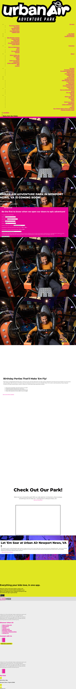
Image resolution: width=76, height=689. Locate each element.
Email (3, 221)
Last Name (4, 219)
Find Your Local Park (6, 643)
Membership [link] (6, 629)
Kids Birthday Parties (13, 37)
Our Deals (71, 33)
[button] (2, 112)
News (17, 49)
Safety (17, 58)
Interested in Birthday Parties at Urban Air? (11, 227)
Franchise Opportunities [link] (9, 631)
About (72, 54)
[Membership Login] (2, 116)
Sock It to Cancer (14, 60)
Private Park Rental (13, 43)
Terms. (63, 234)
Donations (16, 62)
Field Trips (16, 40)
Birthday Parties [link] (7, 630)
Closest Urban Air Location (7, 225)
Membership (70, 35)
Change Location (66, 110)
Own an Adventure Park (67, 90)
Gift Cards (16, 56)
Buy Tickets (56, 108)
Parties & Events (69, 36)
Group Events (15, 39)
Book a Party (15, 29)
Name (3, 216)
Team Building (15, 41)
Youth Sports (15, 44)
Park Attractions (14, 31)
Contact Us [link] (5, 633)
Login (72, 110)
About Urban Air (14, 55)
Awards (17, 52)
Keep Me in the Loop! (5, 236)
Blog (18, 64)
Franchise (71, 45)
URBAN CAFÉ (15, 32)
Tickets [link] (4, 627)
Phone (3, 223)
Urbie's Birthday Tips (13, 63)
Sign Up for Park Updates (8, 394)
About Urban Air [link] (7, 625)
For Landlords (15, 51)
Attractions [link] (5, 626)
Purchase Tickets (14, 25)
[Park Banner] (38, 416)
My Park (72, 24)
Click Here (2, 594)
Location (6, 112)
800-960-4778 (8, 207)
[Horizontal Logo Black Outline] (36, 22)
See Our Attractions (38, 499)
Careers (17, 66)
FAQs (17, 59)
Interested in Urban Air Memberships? (10, 229)
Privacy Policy (58, 234)
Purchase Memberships (15, 27)
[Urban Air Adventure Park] (8, 611)
